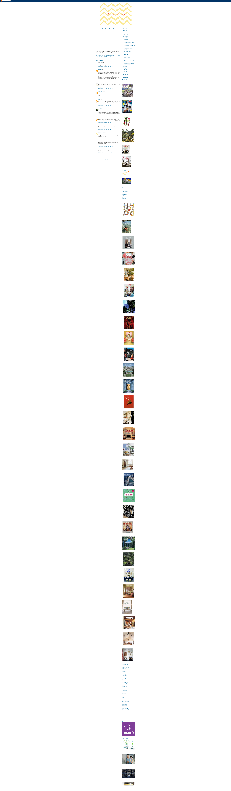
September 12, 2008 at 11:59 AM (105, 97)
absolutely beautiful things (126, 667)
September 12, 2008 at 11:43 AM (105, 88)
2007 (124, 79)
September (126, 36)
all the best (124, 668)
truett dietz (124, 198)
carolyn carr (124, 188)
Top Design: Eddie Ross (128, 52)
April (125, 72)
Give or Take (126, 54)
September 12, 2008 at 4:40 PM (105, 115)
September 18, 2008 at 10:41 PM (105, 146)
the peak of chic (124, 705)
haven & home (124, 687)
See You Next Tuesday (127, 51)
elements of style (125, 682)
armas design (124, 671)
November (126, 33)
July (125, 68)
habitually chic (124, 686)
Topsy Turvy (100, 91)
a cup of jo (124, 666)
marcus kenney (124, 192)
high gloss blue (124, 689)
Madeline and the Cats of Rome (129, 42)
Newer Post (97, 156)
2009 (124, 30)
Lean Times (126, 37)
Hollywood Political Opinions (105, 56)
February (125, 75)
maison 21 (123, 697)
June (125, 69)
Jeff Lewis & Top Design (128, 40)
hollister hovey (124, 690)
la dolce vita (124, 693)
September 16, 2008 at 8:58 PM (105, 129)
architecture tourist (125, 670)
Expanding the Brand (127, 49)
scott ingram (124, 195)
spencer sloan (124, 197)
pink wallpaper (124, 700)
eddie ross (123, 681)
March (125, 74)
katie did (123, 691)
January (125, 77)
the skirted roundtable (125, 706)
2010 (124, 28)
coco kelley (124, 676)
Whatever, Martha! (127, 56)
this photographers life (125, 709)
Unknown (100, 69)
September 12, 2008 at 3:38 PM (105, 105)
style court (124, 702)
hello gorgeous (100, 108)
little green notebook (125, 696)
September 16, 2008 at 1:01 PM (105, 122)
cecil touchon (124, 190)
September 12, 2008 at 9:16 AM (105, 80)
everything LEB (124, 683)
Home (108, 156)
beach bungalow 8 (125, 674)
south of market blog (125, 701)
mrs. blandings (124, 698)
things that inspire (125, 708)
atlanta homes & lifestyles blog (127, 672)
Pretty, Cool (126, 59)
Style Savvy (126, 43)
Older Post (118, 156)
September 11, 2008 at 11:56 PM (105, 66)
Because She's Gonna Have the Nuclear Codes (129, 64)
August (125, 66)
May (125, 71)
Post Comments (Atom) (104, 159)
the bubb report (124, 704)
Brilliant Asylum (101, 82)
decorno (123, 679)
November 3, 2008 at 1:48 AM (105, 152)
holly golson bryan (125, 191)
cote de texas (124, 678)
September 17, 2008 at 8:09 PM (105, 137)
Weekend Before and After (128, 48)
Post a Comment (98, 154)
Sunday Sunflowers (127, 57)
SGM (99, 99)
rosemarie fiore (124, 194)
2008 (124, 31)
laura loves (124, 694)
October (125, 34)
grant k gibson (124, 685)
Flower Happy (126, 39)
